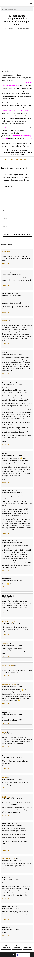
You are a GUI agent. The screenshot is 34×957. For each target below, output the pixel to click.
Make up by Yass (8, 665)
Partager (27, 947)
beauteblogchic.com (9, 858)
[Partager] (27, 946)
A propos (10, 954)
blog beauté (14, 160)
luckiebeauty (6, 251)
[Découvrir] (6, 946)
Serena (4, 777)
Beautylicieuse (8, 294)
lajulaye (5, 320)
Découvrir (6, 947)
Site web (5, 226)
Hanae (4, 732)
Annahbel (5, 643)
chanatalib (5, 273)
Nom (4, 211)
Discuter (17, 947)
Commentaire (8, 186)
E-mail (5, 218)
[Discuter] (17, 946)
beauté (5, 160)
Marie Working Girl (9, 622)
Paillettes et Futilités (9, 685)
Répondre (5, 264)
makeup (23, 160)
